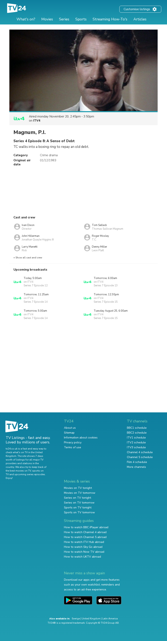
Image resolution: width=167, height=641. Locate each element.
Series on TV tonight (77, 498)
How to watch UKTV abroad (82, 557)
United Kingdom (91, 618)
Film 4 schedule (137, 462)
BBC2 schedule (137, 433)
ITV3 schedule (136, 447)
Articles (139, 19)
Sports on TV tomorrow (79, 512)
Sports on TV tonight (77, 507)
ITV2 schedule (136, 442)
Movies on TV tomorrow (79, 493)
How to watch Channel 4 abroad (85, 532)
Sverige (76, 618)
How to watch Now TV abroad (84, 552)
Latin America (110, 618)
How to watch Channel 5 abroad (85, 537)
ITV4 (36, 120)
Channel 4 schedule (140, 452)
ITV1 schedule (136, 438)
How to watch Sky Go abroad (83, 547)
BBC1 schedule (137, 428)
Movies (47, 19)
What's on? (25, 19)
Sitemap (69, 433)
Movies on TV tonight (78, 488)
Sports (81, 19)
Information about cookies (81, 438)
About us (70, 428)
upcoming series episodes (29, 474)
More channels (136, 467)
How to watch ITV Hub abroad (84, 542)
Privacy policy (72, 442)
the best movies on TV (18, 470)
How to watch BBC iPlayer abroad (86, 527)
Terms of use (72, 447)
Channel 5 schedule (140, 457)
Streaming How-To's (110, 19)
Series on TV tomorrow (79, 503)
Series (64, 19)
